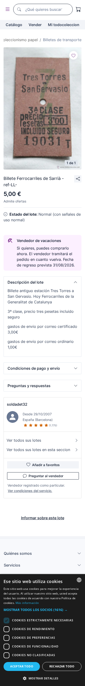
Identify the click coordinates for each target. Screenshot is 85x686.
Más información (27, 603)
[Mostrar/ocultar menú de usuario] (6, 9)
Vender (35, 24)
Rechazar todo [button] (62, 666)
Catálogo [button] (14, 24)
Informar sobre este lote (42, 517)
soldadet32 (17, 404)
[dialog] (42, 630)
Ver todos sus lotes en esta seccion (38, 449)
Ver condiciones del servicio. (30, 491)
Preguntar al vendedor (46, 476)
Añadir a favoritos (46, 465)
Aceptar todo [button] (21, 666)
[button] (42, 282)
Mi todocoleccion (63, 24)
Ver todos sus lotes (24, 440)
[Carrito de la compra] (78, 9)
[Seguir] (73, 55)
